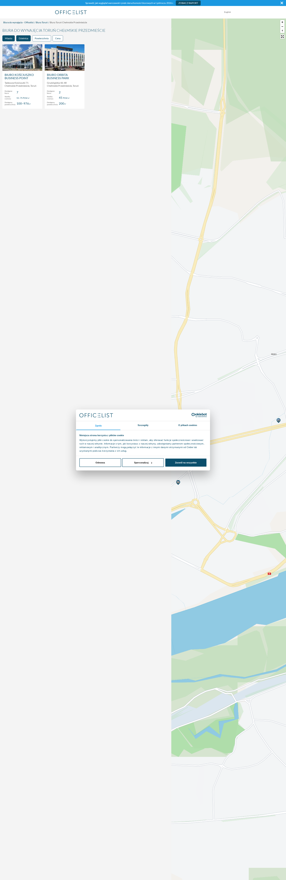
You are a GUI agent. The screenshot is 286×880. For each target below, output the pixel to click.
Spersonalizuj (141, 462)
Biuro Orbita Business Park (58, 76)
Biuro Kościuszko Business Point (19, 76)
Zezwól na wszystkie (186, 462)
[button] (178, 482)
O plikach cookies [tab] (187, 425)
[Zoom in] (282, 22)
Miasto (8, 38)
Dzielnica (23, 38)
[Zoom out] (282, 26)
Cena (57, 38)
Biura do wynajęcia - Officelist (18, 22)
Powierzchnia (42, 38)
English (227, 12)
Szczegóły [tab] (143, 425)
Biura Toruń (42, 22)
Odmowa (100, 462)
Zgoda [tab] (98, 425)
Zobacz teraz (22, 103)
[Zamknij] (282, 3)
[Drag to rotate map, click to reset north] (282, 31)
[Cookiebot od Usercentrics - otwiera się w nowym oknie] (194, 415)
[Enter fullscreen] (282, 36)
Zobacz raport (188, 2)
